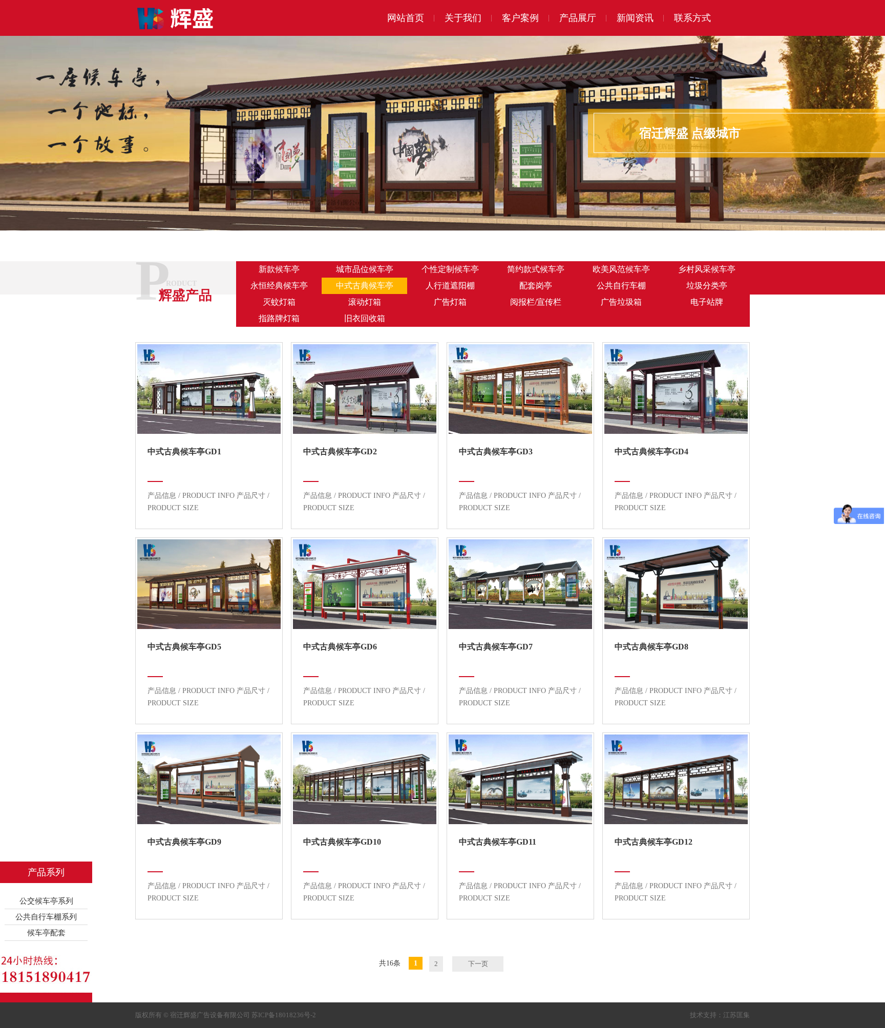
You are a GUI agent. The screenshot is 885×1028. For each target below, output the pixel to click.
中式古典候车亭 (364, 285)
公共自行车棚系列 (46, 917)
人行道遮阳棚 (450, 285)
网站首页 (405, 18)
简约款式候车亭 (535, 269)
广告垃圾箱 (621, 302)
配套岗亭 (535, 285)
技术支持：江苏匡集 (720, 1015)
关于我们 (463, 18)
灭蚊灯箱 (279, 302)
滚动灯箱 (364, 302)
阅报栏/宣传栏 (535, 302)
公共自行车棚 (621, 285)
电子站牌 (706, 302)
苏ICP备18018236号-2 (283, 1015)
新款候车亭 (279, 269)
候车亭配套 (46, 933)
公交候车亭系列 (46, 901)
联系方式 (692, 18)
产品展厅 (577, 18)
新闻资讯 (635, 18)
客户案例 (520, 18)
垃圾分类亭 (706, 285)
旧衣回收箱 (364, 318)
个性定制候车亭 (450, 269)
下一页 (478, 964)
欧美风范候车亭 (621, 269)
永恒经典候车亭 (279, 285)
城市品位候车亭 (364, 269)
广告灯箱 (450, 302)
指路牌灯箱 (279, 318)
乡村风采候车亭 (706, 269)
